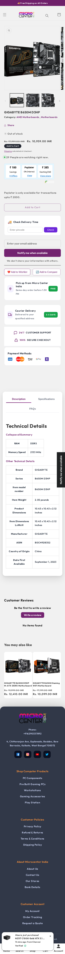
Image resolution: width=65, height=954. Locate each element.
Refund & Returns (32, 832)
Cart (45, 950)
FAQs (32, 408)
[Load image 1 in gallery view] (17, 100)
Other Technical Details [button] (20, 461)
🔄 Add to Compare (46, 272)
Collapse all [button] (13, 434)
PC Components (32, 778)
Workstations (32, 790)
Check (50, 229)
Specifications (46, 399)
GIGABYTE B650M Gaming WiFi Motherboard (46, 684)
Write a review (32, 615)
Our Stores (32, 881)
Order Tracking (32, 917)
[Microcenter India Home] (33, 725)
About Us (32, 868)
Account (58, 950)
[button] (5, 15)
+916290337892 (33, 733)
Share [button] (11, 125)
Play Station (32, 802)
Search (20, 950)
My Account (32, 911)
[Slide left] (5, 101)
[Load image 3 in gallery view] (48, 100)
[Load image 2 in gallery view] (33, 100)
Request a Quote (32, 923)
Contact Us (32, 874)
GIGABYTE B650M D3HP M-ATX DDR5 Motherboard (18, 684)
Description (19, 399)
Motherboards (49, 117)
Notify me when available (32, 253)
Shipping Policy (32, 844)
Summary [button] (26, 434)
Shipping (8, 151)
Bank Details (32, 887)
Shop (32, 950)
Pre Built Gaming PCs (33, 784)
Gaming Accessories (32, 796)
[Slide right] (59, 101)
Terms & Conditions (32, 838)
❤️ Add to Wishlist (17, 272)
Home (6, 950)
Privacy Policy (32, 826)
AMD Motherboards (28, 117)
